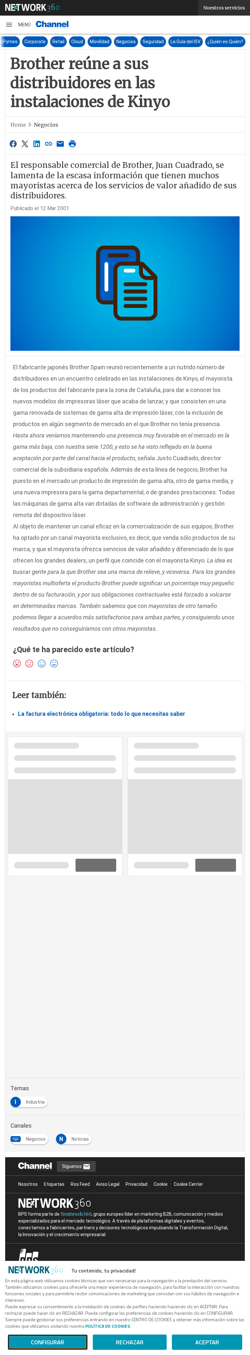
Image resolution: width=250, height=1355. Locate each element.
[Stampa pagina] (72, 144)
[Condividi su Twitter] (25, 144)
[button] (18, 25)
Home (18, 124)
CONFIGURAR (47, 1342)
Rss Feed (80, 1184)
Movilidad (99, 41)
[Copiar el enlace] (48, 144)
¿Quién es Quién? (225, 41)
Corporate (35, 41)
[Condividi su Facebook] (13, 144)
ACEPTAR (207, 1342)
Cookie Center (188, 1184)
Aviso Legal (107, 1184)
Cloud (77, 41)
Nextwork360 (76, 1214)
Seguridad (153, 41)
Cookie (161, 1184)
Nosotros (28, 1184)
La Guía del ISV (186, 41)
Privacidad (136, 1184)
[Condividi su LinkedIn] (37, 144)
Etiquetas (54, 1184)
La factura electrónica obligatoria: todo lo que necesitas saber (101, 714)
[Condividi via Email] (60, 144)
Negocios (126, 41)
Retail (58, 41)
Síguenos (72, 1166)
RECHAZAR (130, 1342)
